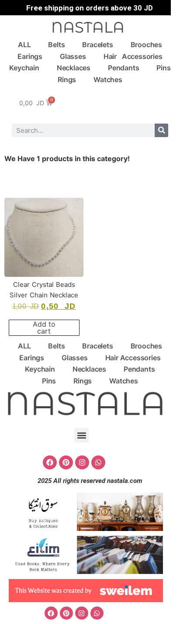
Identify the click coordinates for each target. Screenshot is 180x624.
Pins (163, 67)
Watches (107, 79)
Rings (67, 79)
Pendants (123, 67)
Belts (56, 44)
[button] (81, 435)
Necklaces (73, 67)
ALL (24, 44)
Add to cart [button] (44, 327)
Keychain (24, 67)
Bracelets (97, 44)
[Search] (161, 130)
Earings (29, 56)
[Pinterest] (66, 462)
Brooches (146, 44)
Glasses (73, 56)
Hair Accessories (133, 56)
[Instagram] (82, 462)
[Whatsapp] (98, 462)
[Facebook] (50, 462)
